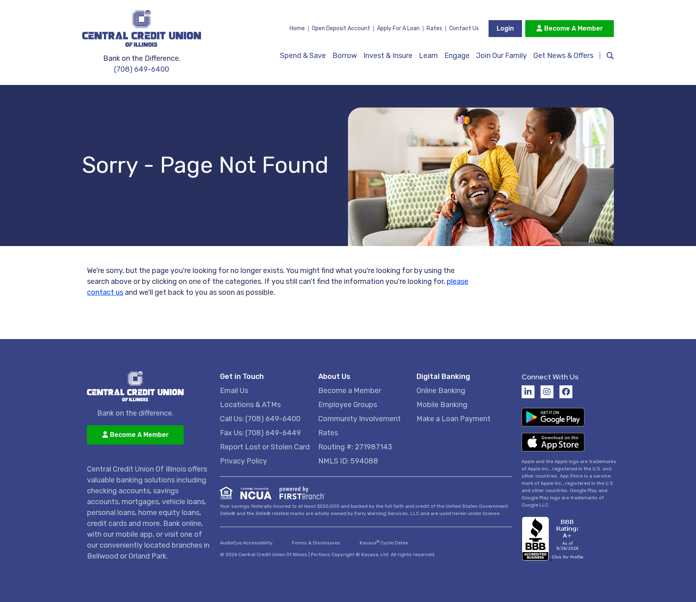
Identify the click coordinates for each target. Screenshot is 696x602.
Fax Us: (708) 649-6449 (260, 432)
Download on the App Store (553, 442)
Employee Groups (347, 404)
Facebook (565, 391)
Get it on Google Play (553, 417)
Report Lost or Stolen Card (265, 447)
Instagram (547, 391)
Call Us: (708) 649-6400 (260, 418)
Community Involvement (359, 418)
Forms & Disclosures (316, 543)
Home (297, 28)
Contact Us (464, 28)
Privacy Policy (243, 461)
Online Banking (440, 390)
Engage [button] (457, 55)
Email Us (234, 390)
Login (505, 28)
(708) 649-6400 (141, 69)
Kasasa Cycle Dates (384, 543)
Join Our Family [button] (501, 55)
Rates (434, 28)
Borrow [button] (344, 55)
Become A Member (573, 28)
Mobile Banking (441, 404)
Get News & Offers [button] (563, 55)
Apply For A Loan (398, 28)
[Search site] (607, 55)
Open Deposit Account (341, 28)
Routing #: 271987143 (355, 447)
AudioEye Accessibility (246, 543)
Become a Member (349, 390)
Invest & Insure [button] (387, 55)
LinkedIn (528, 391)
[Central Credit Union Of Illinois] (148, 28)
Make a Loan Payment (453, 418)
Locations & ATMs (250, 404)
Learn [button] (428, 55)
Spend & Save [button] (303, 55)
